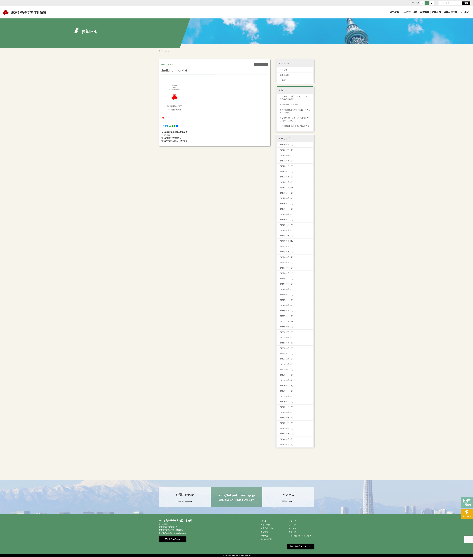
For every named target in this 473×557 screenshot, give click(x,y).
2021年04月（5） (287, 391)
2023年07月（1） (287, 295)
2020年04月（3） (287, 439)
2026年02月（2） (287, 171)
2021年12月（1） (287, 359)
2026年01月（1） (287, 177)
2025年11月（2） (287, 187)
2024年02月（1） (287, 273)
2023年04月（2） (287, 311)
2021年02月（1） (287, 402)
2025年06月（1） (287, 209)
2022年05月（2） (287, 337)
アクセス (292, 532)
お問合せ (292, 528)
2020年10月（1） (287, 407)
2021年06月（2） (287, 380)
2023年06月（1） (287, 300)
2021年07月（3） (287, 375)
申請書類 (264, 532)
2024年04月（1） (287, 262)
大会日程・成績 (267, 528)
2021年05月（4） (287, 386)
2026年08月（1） (287, 145)
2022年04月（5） (287, 343)
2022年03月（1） (287, 348)
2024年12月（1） (287, 236)
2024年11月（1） (287, 241)
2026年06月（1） (287, 155)
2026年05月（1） (287, 161)
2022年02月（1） (287, 353)
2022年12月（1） (287, 316)
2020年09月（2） (287, 412)
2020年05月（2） (287, 434)
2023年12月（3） (287, 279)
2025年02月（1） (287, 230)
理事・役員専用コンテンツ (300, 546)
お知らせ (283, 70)
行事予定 (264, 536)
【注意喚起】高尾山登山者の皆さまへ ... (294, 127)
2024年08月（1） (287, 246)
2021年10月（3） (287, 364)
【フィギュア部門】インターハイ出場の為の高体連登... (294, 97)
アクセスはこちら (172, 539)
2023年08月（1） (287, 289)
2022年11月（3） (287, 321)
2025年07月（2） (287, 204)
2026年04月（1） (287, 166)
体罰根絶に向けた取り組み (300, 536)
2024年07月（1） (287, 252)
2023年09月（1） (287, 284)
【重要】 (283, 80)
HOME (263, 521)
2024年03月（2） (287, 268)
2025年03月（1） (287, 225)
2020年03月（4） (287, 444)
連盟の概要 (265, 525)
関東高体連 (284, 75)
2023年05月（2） (287, 305)
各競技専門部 (266, 539)
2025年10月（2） (287, 193)
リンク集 (292, 525)
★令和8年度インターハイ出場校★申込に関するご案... (295, 119)
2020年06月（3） (287, 428)
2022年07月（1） (287, 332)
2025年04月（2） (287, 220)
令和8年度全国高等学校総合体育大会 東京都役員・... (296, 111)
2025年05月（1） (287, 214)
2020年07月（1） (287, 423)
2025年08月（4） (287, 198)
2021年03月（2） (287, 396)
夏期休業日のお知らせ (289, 104)
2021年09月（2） (287, 369)
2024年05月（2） (287, 257)
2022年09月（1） (287, 327)
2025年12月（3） (287, 182)
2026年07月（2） (287, 150)
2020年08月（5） (287, 418)
